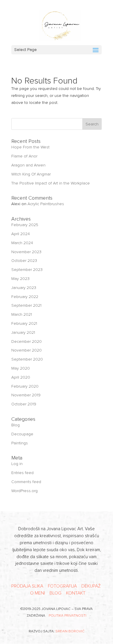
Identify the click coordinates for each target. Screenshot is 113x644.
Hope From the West (30, 147)
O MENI (37, 593)
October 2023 (24, 260)
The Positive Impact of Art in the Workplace (50, 183)
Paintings (19, 443)
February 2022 (24, 296)
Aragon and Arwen (28, 165)
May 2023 (20, 278)
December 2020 (26, 341)
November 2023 (26, 251)
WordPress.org (24, 490)
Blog (15, 425)
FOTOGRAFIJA (62, 586)
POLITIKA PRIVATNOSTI (67, 615)
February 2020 (25, 386)
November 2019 (26, 395)
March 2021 (21, 314)
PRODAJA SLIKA (27, 586)
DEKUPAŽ (91, 586)
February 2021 (24, 323)
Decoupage (22, 434)
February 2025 (24, 224)
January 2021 (23, 332)
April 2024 (20, 233)
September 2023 (27, 269)
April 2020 (20, 377)
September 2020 (27, 359)
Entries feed (22, 472)
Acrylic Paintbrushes (46, 203)
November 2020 (26, 350)
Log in (17, 463)
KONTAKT (75, 593)
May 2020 (20, 368)
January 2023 (23, 287)
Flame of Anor (24, 156)
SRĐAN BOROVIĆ (70, 631)
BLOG (55, 593)
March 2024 (22, 242)
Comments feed (26, 481)
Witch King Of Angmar (31, 174)
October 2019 (23, 404)
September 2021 (26, 305)
